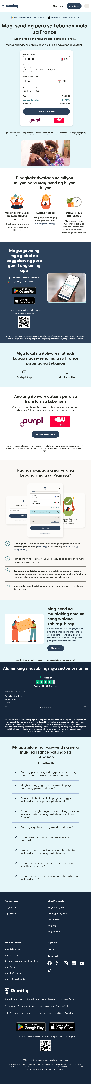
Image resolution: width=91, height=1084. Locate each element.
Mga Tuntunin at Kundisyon (54, 135)
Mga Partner (11, 967)
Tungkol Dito (11, 908)
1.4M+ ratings (29, 18)
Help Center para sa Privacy (18, 1013)
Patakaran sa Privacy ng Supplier (20, 1006)
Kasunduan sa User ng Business (42, 999)
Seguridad (40, 1013)
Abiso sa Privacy (68, 999)
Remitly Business (55, 920)
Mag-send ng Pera (56, 908)
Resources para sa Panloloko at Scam (23, 961)
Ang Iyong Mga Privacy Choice (55, 1006)
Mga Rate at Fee (12, 949)
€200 (27, 70)
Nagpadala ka (29, 54)
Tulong (50, 949)
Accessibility (55, 1013)
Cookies (69, 1013)
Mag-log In (58, 6)
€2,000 (39, 70)
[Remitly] (10, 6)
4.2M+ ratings (65, 18)
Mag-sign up (74, 6)
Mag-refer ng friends (15, 979)
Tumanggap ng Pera (57, 914)
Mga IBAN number (13, 973)
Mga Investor (11, 914)
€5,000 (51, 70)
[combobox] (65, 81)
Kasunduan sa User (14, 999)
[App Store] (24, 300)
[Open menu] (86, 6)
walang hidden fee (45, 224)
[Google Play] (24, 290)
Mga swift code (12, 955)
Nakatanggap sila (31, 76)
